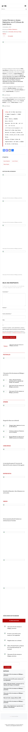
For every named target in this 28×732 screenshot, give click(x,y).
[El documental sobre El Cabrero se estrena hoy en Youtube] (14, 510)
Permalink (10, 36)
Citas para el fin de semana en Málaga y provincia (12, 198)
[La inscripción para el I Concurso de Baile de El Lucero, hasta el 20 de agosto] (14, 455)
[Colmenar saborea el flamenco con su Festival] (5, 432)
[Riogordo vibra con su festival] (14, 411)
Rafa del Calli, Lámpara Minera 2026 (12, 697)
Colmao (7, 112)
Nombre (5, 307)
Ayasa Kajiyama (6, 161)
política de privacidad (7, 332)
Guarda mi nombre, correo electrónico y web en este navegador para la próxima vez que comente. (14, 328)
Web (4, 320)
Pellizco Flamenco (12, 29)
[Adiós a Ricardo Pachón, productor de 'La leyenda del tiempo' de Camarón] (5, 381)
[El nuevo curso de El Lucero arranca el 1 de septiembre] (5, 633)
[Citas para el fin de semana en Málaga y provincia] (14, 363)
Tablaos (4, 33)
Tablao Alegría (6, 164)
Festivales (11, 31)
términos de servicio (17, 332)
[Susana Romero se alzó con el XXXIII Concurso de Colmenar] (5, 438)
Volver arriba (14, 716)
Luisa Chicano (15, 161)
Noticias (16, 31)
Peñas (19, 31)
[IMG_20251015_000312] (14, 532)
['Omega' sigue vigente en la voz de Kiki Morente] (5, 427)
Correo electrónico (7, 313)
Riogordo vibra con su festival (11, 420)
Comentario (5, 291)
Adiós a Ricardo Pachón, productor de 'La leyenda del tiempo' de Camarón (16, 381)
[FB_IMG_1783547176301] (14, 588)
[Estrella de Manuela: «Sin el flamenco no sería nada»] (14, 482)
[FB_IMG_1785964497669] (14, 560)
